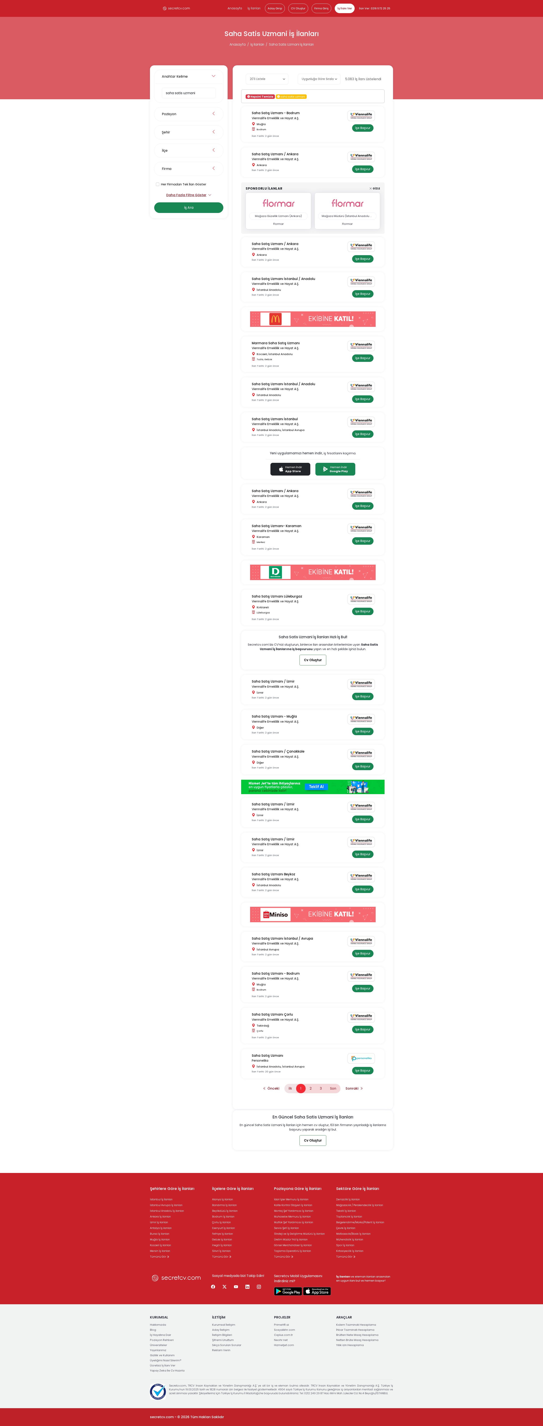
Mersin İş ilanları (160, 1251)
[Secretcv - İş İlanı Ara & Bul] (288, 1291)
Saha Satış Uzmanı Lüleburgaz (277, 596)
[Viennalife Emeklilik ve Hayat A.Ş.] (362, 116)
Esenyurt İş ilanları (223, 1228)
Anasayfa (235, 8)
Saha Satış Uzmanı (267, 1055)
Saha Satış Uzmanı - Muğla (274, 716)
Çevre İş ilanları (345, 1228)
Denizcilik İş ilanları (348, 1199)
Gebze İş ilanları (222, 1239)
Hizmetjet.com (284, 1345)
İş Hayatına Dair (160, 1335)
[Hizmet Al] (313, 786)
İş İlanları (254, 8)
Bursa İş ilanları (159, 1234)
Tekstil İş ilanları (346, 1211)
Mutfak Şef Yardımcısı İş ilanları (293, 1222)
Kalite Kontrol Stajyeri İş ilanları (293, 1205)
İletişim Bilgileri (222, 1335)
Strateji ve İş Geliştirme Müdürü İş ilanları (299, 1234)
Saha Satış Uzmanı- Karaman (276, 526)
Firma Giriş (321, 8)
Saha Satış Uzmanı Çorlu (272, 1014)
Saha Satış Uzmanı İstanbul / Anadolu (283, 279)
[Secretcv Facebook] (213, 1287)
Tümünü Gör (158, 1256)
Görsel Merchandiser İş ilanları (293, 1245)
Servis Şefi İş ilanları (286, 1228)
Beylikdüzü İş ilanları (225, 1211)
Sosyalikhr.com (284, 1330)
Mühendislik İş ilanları (349, 1239)
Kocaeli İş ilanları (160, 1245)
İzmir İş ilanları (159, 1222)
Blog (153, 1330)
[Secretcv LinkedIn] (247, 1287)
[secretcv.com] (176, 8)
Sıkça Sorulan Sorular (226, 1345)
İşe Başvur (362, 128)
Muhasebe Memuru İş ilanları (292, 1216)
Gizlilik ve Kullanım (162, 1355)
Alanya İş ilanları (222, 1199)
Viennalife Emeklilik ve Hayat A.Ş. (275, 118)
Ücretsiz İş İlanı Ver (162, 1365)
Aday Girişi (275, 8)
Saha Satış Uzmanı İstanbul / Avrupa (282, 938)
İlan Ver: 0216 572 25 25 (374, 8)
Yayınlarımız (158, 1350)
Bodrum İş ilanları (223, 1216)
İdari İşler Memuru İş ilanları (291, 1199)
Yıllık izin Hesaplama (350, 1345)
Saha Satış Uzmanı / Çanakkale (278, 751)
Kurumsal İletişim (223, 1325)
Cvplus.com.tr (283, 1335)
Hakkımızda (158, 1325)
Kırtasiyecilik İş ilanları (349, 1251)
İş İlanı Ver (344, 8)
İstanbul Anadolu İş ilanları (167, 1211)
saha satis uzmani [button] (292, 96)
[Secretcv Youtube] (236, 1287)
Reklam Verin (221, 1350)
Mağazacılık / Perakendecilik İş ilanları (359, 1205)
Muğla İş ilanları (160, 1239)
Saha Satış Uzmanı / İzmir (273, 681)
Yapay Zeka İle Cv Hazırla (167, 1371)
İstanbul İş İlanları (161, 1199)
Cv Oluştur (313, 660)
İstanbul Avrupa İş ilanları (166, 1205)
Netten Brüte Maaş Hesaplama (357, 1340)
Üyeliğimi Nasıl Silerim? (165, 1360)
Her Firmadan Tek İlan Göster (183, 184)
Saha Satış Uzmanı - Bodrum (276, 113)
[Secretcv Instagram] (259, 1287)
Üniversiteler (158, 1345)
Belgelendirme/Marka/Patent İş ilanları (360, 1222)
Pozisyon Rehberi (162, 1340)
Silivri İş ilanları (221, 1251)
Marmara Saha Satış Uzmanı (276, 343)
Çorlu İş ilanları (221, 1222)
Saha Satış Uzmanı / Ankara (275, 154)
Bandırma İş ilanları (224, 1205)
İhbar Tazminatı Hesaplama (355, 1330)
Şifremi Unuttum (223, 1340)
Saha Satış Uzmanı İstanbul (275, 419)
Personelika (260, 1060)
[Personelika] (362, 1058)
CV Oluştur (298, 8)
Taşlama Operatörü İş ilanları (292, 1251)
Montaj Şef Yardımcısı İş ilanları (293, 1211)
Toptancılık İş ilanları (349, 1216)
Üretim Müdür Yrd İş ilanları (291, 1239)
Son (333, 1088)
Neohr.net (281, 1340)
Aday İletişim (221, 1330)
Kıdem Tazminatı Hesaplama (356, 1325)
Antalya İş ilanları (161, 1228)
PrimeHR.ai (281, 1325)
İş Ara (188, 207)
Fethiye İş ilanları (222, 1234)
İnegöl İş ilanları (222, 1245)
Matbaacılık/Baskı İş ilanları (353, 1234)
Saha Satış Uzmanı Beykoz (273, 874)
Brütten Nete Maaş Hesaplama (357, 1335)
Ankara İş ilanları (160, 1216)
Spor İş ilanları (345, 1245)
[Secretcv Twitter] (224, 1287)
